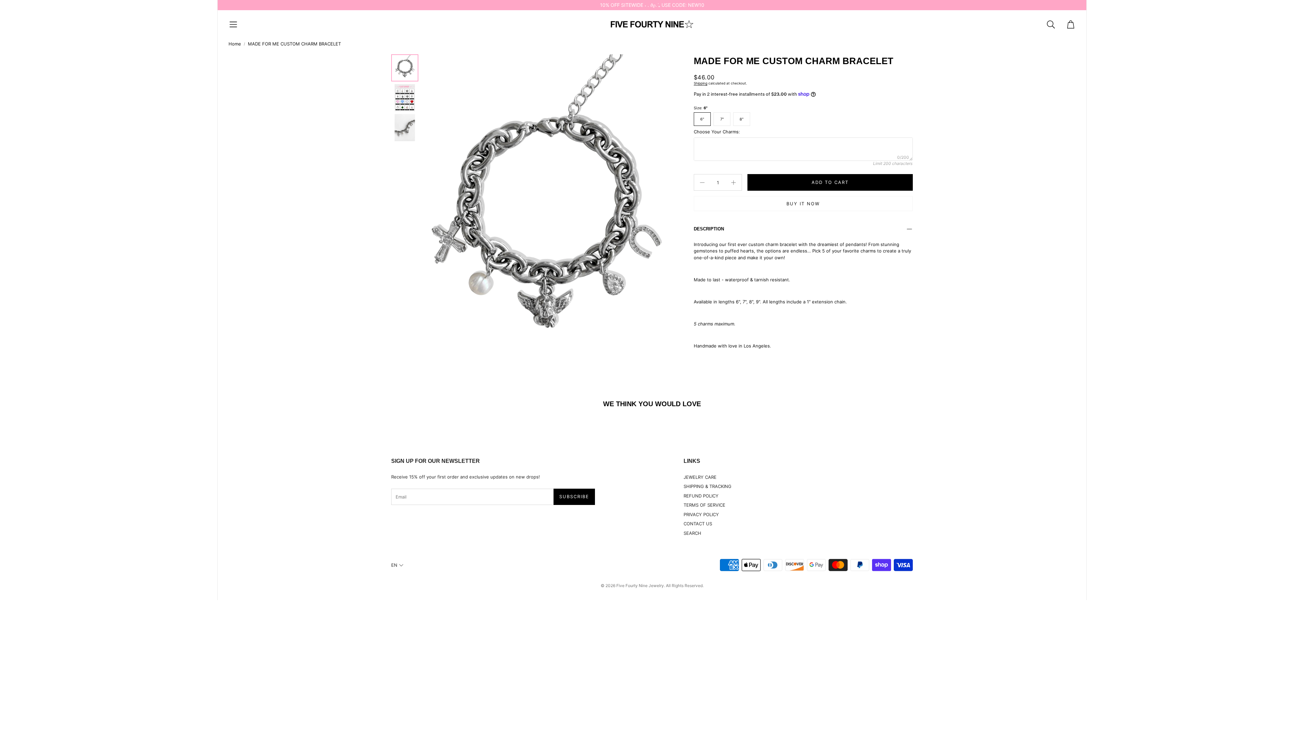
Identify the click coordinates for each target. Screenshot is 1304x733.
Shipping (700, 83)
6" (702, 119)
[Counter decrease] (702, 182)
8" (741, 119)
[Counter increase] (733, 182)
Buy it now (803, 203)
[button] (233, 24)
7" (722, 119)
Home (235, 43)
